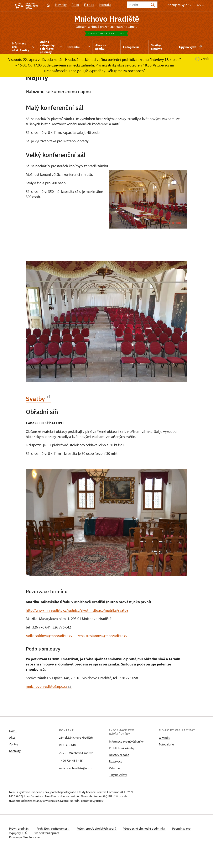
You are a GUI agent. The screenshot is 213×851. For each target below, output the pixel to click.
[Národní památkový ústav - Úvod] (26, 5)
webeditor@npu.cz (47, 833)
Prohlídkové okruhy (121, 748)
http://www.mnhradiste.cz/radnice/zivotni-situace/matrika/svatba (77, 610)
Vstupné (114, 768)
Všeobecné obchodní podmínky (144, 828)
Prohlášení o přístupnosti (53, 828)
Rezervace (115, 761)
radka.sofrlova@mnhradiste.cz (49, 635)
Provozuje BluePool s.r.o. (25, 837)
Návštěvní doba (119, 755)
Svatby (36, 399)
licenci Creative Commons (103, 792)
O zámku (164, 738)
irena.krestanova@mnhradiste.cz (102, 635)
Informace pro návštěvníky (126, 741)
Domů (13, 731)
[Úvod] (48, 5)
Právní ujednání (19, 828)
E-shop (89, 5)
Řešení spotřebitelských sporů (97, 828)
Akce (75, 5)
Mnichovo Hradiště (106, 19)
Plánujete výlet (178, 5)
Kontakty (15, 751)
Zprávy (13, 744)
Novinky (61, 5)
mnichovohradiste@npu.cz (46, 686)
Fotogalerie (166, 744)
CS (199, 5)
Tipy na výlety (118, 775)
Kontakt (105, 5)
